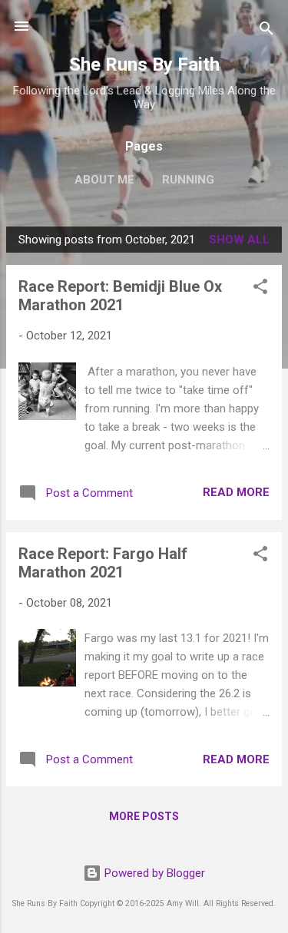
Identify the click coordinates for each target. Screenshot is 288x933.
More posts (144, 816)
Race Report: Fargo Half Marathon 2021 (102, 562)
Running (188, 180)
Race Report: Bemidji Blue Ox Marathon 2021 (120, 295)
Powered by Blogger (153, 873)
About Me (104, 180)
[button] (260, 289)
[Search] (266, 31)
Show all (239, 239)
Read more (236, 492)
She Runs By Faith (144, 64)
